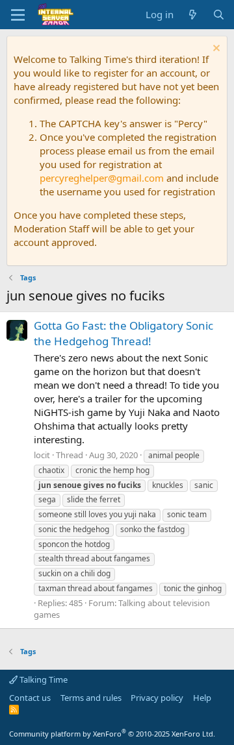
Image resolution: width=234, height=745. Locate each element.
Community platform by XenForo (112, 734)
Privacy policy (157, 697)
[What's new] (192, 15)
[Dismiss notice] (214, 49)
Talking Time (43, 679)
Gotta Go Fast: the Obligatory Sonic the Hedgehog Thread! (123, 333)
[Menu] (18, 15)
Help (202, 697)
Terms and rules (91, 697)
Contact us (30, 697)
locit (42, 455)
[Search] (218, 15)
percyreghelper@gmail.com (102, 177)
